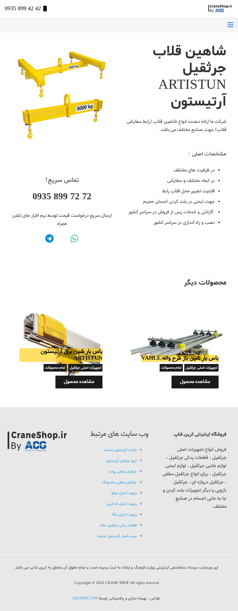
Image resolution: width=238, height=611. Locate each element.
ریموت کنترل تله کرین (122, 504)
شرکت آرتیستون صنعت (120, 450)
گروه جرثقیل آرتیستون (121, 460)
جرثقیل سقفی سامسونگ (119, 482)
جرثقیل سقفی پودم (123, 471)
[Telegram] (49, 239)
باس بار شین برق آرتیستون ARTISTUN (71, 354)
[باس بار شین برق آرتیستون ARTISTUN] (61, 300)
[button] (230, 24)
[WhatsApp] (74, 239)
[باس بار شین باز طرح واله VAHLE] (177, 300)
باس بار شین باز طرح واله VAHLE (180, 358)
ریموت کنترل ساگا (124, 514)
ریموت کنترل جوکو (124, 493)
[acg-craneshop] (220, 8)
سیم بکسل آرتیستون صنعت (117, 536)
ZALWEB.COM (85, 598)
